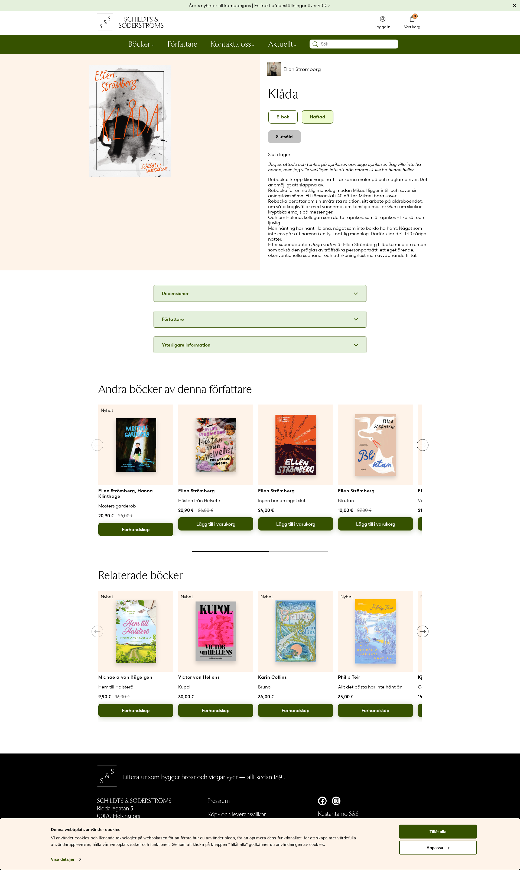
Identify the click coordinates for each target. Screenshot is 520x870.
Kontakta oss (230, 43)
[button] (422, 445)
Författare (182, 43)
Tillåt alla (438, 831)
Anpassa (435, 847)
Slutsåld (284, 136)
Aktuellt (280, 43)
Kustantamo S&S (338, 813)
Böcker (139, 43)
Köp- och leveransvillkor (236, 813)
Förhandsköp (136, 529)
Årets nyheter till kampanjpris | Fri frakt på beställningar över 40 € (258, 5)
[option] (283, 117)
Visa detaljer (62, 859)
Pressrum (218, 800)
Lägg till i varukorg (215, 524)
